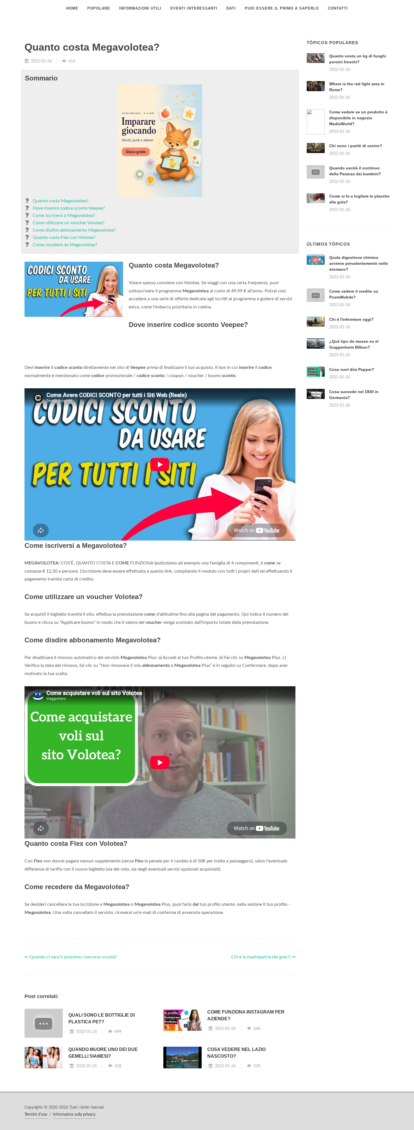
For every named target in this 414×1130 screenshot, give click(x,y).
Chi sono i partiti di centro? (355, 146)
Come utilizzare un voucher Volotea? (68, 223)
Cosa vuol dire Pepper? (351, 369)
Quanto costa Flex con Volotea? (64, 237)
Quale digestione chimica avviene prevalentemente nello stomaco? (358, 263)
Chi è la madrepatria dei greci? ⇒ (263, 957)
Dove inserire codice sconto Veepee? (69, 208)
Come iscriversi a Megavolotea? (64, 215)
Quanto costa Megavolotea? (60, 201)
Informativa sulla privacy (74, 1114)
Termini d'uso (36, 1114)
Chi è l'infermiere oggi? (351, 319)
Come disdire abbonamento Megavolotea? (74, 230)
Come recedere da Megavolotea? (65, 245)
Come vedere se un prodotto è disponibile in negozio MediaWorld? (358, 118)
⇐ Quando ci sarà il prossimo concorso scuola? (71, 957)
